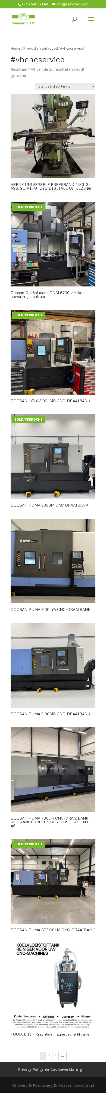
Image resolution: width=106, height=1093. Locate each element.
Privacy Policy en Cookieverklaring (50, 1069)
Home (15, 48)
